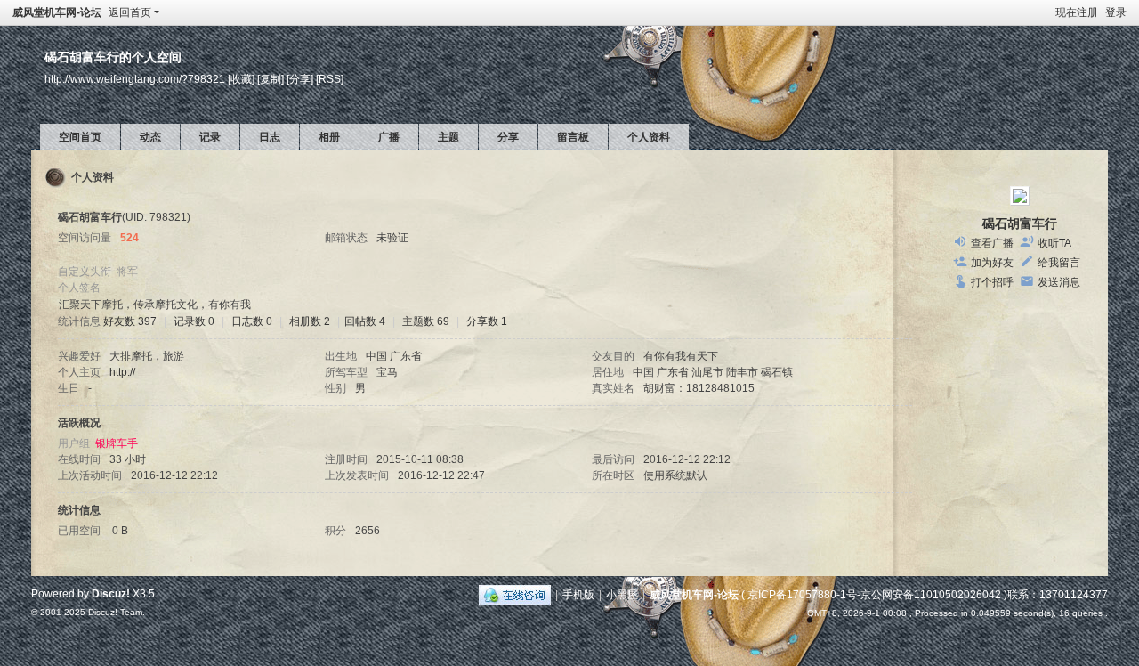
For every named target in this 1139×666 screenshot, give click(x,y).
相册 (329, 137)
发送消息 (1059, 282)
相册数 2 (309, 321)
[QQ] (515, 595)
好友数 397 (130, 321)
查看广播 (992, 243)
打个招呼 (992, 282)
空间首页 (80, 137)
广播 (389, 137)
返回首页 (130, 12)
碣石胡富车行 (1019, 223)
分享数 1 (486, 321)
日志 (269, 137)
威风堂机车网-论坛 (56, 12)
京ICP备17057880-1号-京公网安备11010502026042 (874, 595)
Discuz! (111, 594)
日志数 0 (251, 321)
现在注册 (1076, 12)
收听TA (1054, 243)
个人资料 (648, 137)
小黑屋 (622, 595)
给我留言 (1059, 262)
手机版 (578, 595)
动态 (150, 137)
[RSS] (329, 79)
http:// (122, 372)
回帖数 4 (364, 321)
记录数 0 (194, 321)
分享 (508, 137)
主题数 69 (425, 321)
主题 (448, 137)
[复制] (270, 79)
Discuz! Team (115, 612)
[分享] (300, 79)
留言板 (573, 137)
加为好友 (992, 262)
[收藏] (241, 79)
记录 (210, 137)
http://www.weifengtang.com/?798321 (134, 79)
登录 (1116, 12)
